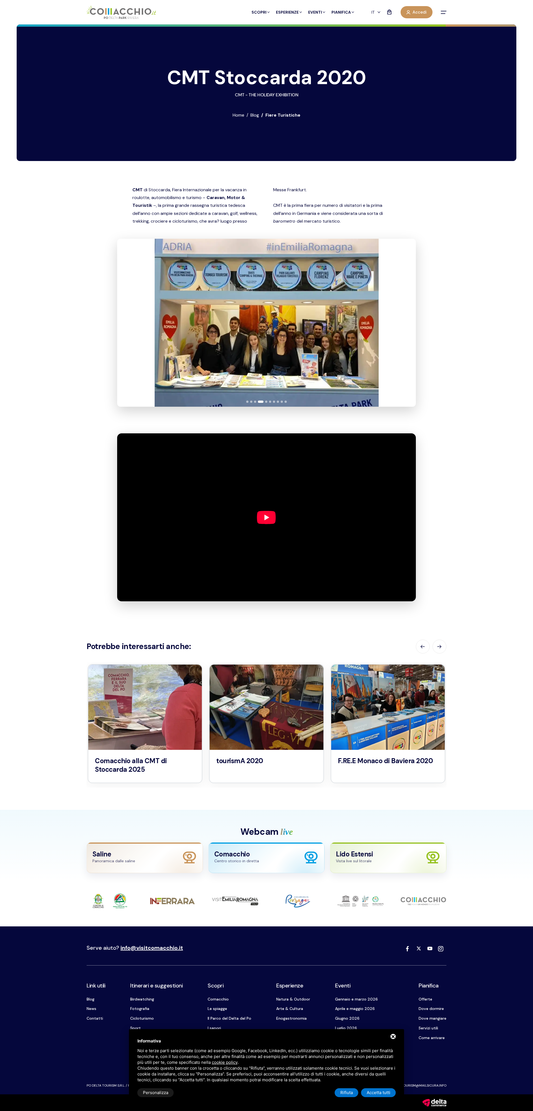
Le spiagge (217, 1008)
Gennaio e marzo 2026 (356, 999)
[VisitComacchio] (121, 12)
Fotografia (139, 1008)
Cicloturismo (142, 1018)
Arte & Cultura (289, 1008)
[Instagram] (440, 948)
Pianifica (341, 12)
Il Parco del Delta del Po (229, 1018)
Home (238, 115)
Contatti (95, 1018)
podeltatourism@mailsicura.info (417, 1085)
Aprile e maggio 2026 (355, 1008)
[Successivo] (406, 322)
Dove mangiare (432, 1018)
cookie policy (225, 1062)
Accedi (420, 12)
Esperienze (287, 12)
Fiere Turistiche (282, 115)
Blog (254, 115)
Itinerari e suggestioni (156, 985)
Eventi (315, 12)
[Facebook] (407, 948)
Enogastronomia (291, 1018)
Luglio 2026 (346, 1027)
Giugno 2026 (347, 1018)
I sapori (214, 1027)
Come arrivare (432, 1037)
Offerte (425, 999)
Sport (135, 1027)
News (91, 1008)
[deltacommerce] (434, 1102)
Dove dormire (431, 1008)
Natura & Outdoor (293, 999)
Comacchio (218, 999)
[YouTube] (429, 948)
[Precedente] (127, 322)
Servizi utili (428, 1027)
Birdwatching (142, 999)
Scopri (259, 12)
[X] (418, 948)
